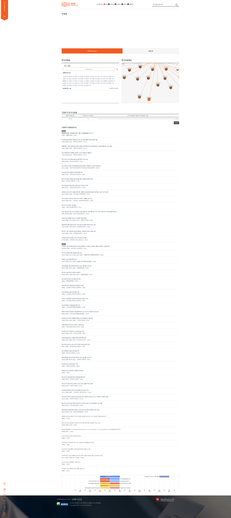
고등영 (70, 81)
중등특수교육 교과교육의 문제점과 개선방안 (72, 370)
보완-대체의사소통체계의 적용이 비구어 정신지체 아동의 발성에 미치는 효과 (80, 410)
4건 (67, 76)
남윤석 (70, 79)
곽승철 (81, 76)
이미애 (104, 76)
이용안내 (4, 497)
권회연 (87, 76)
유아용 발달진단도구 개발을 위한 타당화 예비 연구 (74, 338)
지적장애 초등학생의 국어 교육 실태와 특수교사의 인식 (75, 390)
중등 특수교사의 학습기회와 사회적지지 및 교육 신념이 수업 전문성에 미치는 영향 (82, 403)
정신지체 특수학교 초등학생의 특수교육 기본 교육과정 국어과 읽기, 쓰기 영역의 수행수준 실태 (85, 397)
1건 (67, 81)
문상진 (75, 79)
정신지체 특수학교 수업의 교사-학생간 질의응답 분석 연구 (76, 344)
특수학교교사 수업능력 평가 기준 (70, 364)
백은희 (92, 76)
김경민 (81, 81)
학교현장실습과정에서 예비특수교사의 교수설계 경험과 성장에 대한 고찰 (79, 140)
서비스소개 (4, 515)
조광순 (75, 76)
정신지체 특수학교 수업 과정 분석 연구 (71, 279)
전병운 (69, 66)
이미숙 (81, 83)
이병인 (87, 83)
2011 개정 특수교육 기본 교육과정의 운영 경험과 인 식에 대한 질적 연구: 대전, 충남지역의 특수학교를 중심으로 (89, 211)
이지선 (104, 83)
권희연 (75, 81)
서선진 (70, 83)
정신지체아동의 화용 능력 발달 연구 (70, 292)
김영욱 (87, 81)
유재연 (98, 79)
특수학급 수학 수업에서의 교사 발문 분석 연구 (73, 331)
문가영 (111, 81)
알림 (4, 491)
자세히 (176, 123)
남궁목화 (105, 81)
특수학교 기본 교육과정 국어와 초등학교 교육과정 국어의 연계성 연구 (79, 231)
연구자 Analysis (92, 51)
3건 (84, 76)
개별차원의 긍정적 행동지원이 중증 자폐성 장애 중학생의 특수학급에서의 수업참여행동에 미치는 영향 (87, 146)
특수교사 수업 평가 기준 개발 (69, 205)
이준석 (104, 79)
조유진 (75, 85)
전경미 (64, 85)
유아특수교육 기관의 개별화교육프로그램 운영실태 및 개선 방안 (77, 318)
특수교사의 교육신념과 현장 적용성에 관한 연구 (73, 377)
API (4, 509)
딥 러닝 (134, 4)
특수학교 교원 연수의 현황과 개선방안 (71, 272)
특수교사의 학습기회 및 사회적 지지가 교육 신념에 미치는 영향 (77, 383)
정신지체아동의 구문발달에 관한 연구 (71, 305)
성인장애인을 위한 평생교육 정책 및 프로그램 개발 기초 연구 (77, 266)
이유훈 (92, 83)
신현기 (98, 76)
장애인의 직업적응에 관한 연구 (69, 259)
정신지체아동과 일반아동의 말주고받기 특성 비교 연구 (75, 185)
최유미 (81, 85)
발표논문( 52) (88, 69)
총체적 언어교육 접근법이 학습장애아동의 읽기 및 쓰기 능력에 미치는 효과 (80, 311)
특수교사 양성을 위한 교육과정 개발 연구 (72, 253)
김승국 (110, 76)
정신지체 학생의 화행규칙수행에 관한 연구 (72, 172)
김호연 (98, 81)
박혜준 (92, 79)
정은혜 (70, 76)
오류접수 (4, 503)
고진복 (64, 76)
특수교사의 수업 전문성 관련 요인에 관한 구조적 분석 (75, 159)
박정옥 (64, 83)
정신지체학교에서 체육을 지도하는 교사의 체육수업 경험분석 (77, 153)
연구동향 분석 (4, 7)
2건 (113, 76)
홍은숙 (87, 85)
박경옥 (81, 79)
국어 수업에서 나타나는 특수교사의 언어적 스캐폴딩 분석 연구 (77, 198)
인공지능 (104, 4)
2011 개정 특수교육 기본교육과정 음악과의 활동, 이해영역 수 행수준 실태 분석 (81, 166)
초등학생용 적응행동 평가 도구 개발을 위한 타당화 (74, 218)
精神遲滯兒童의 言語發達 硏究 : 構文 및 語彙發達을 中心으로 (77, 133)
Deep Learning (119, 4)
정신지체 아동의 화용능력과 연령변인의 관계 (73, 285)
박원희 (87, 79)
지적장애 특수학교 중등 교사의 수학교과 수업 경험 (74, 238)
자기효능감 (111, 4)
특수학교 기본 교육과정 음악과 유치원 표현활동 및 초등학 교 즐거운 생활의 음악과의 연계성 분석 (86, 246)
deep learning (127, 4)
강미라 (63, 457)
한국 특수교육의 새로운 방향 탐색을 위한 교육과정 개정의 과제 (77, 179)
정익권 (70, 85)
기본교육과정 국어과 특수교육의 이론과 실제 (73, 325)
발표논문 (150, 51)
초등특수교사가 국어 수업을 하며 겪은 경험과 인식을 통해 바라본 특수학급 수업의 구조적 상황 (85, 192)
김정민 (92, 81)
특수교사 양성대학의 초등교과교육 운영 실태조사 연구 (75, 298)
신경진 (75, 83)
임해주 (110, 79)
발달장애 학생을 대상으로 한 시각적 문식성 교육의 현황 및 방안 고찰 (79, 225)
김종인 (64, 79)
